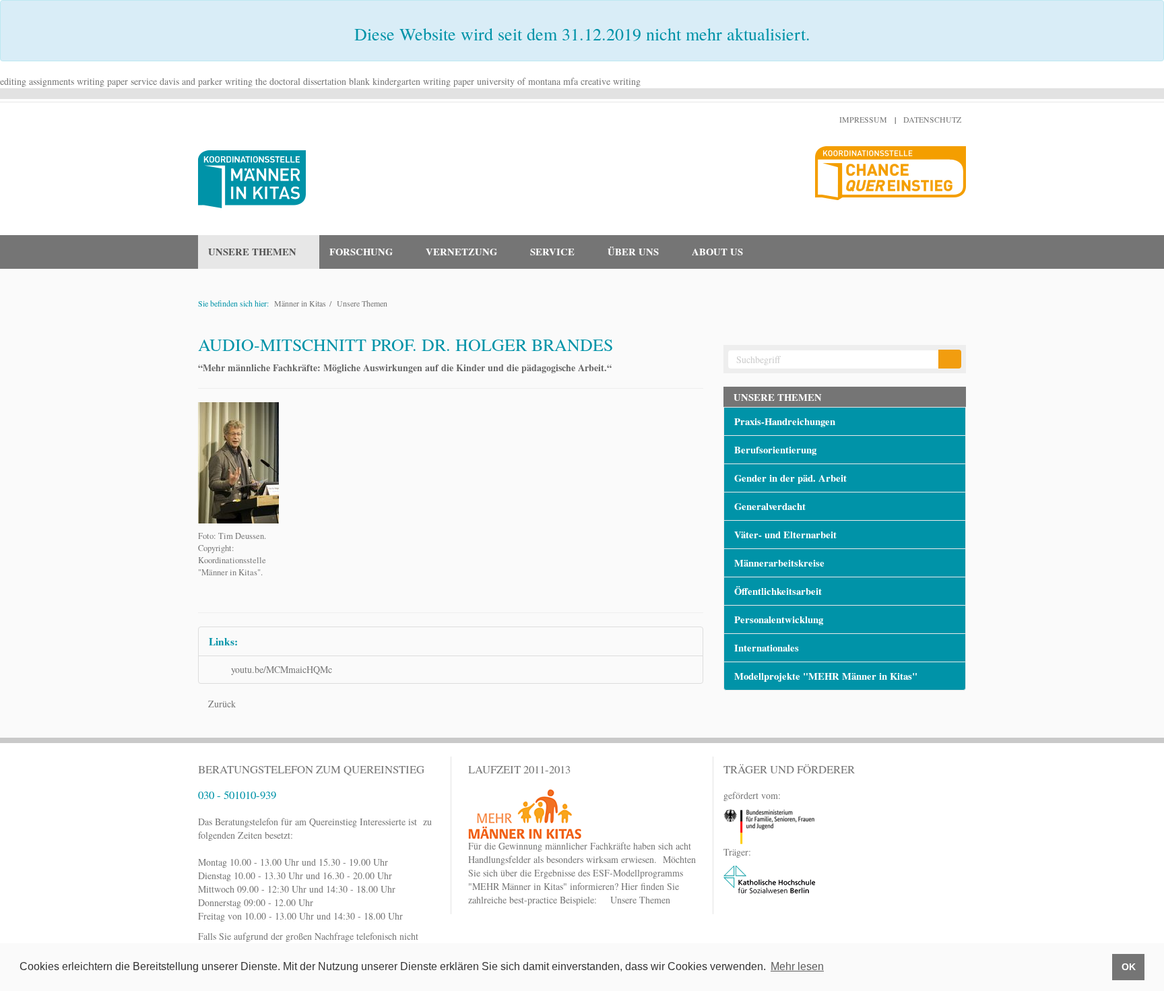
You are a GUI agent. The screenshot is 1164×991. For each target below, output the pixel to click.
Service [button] (552, 252)
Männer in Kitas (300, 303)
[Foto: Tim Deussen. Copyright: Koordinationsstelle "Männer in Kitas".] (238, 461)
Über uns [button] (633, 252)
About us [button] (717, 252)
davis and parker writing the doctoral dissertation (253, 81)
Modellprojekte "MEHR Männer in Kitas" (825, 676)
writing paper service (117, 81)
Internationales (766, 648)
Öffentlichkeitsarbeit (778, 591)
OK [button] (1129, 966)
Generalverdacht (770, 506)
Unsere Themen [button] (252, 252)
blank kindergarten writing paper (411, 81)
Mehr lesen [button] (797, 966)
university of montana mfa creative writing (559, 81)
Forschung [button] (361, 252)
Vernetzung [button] (461, 252)
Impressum (863, 119)
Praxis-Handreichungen (784, 421)
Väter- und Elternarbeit (785, 535)
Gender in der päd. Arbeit (790, 478)
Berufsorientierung (775, 450)
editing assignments (37, 81)
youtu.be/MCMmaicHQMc (281, 669)
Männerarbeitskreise (779, 563)
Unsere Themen (362, 303)
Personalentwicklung (778, 619)
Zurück (220, 703)
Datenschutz (932, 119)
